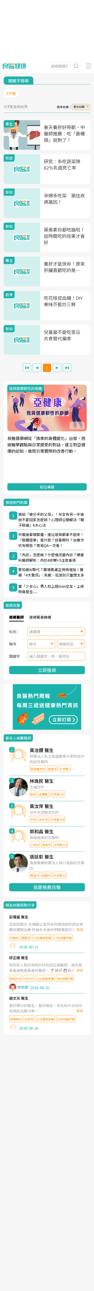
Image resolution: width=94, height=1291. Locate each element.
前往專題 (47, 487)
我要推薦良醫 (47, 887)
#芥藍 (11, 93)
